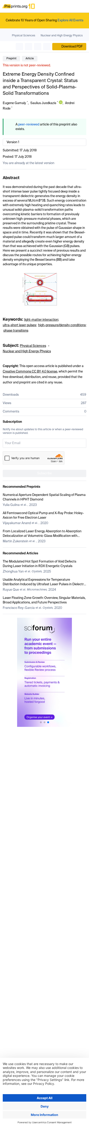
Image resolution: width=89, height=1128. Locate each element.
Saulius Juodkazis (43, 103)
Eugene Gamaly (14, 103)
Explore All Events (70, 20)
